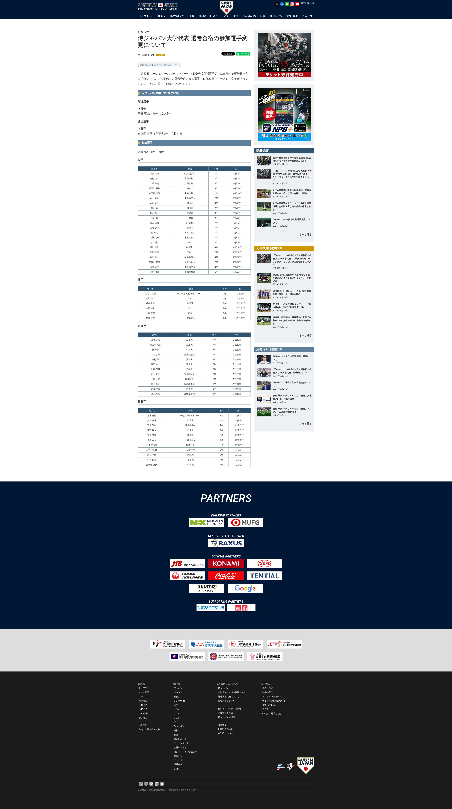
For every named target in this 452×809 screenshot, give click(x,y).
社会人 (177, 696)
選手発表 (178, 764)
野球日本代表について (228, 696)
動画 (176, 735)
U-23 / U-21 (144, 696)
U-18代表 (143, 705)
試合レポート (180, 739)
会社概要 (222, 725)
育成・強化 (267, 688)
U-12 (176, 718)
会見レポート (180, 747)
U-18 (176, 709)
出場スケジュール (226, 701)
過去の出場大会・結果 (149, 729)
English (311, 3)
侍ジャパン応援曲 (226, 717)
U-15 (176, 713)
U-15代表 (143, 709)
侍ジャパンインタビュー (185, 751)
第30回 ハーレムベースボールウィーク (160, 64)
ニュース (178, 760)
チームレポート (181, 743)
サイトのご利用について (274, 701)
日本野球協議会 (225, 729)
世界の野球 (267, 692)
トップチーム (145, 688)
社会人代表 (144, 692)
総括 (176, 730)
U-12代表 (143, 713)
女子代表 (143, 718)
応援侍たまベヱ (225, 713)
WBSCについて (225, 733)
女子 (176, 722)
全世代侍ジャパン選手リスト (232, 692)
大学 (176, 705)
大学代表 (143, 701)
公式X (265, 709)
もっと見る (305, 234)
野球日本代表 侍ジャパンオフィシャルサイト (159, 6)
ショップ (178, 768)
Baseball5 (179, 726)
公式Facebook (269, 705)
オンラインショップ (271, 696)
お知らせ (178, 756)
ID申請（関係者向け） (272, 713)
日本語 (304, 3)
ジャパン (178, 688)
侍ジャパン (223, 688)
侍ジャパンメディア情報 (229, 708)
